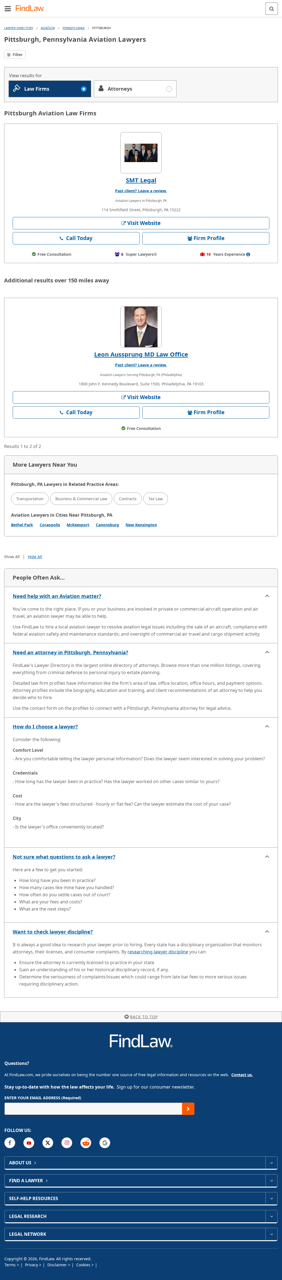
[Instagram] (66, 1142)
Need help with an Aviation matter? (57, 596)
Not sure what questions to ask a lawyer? (64, 856)
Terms (10, 1264)
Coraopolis (50, 524)
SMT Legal (141, 180)
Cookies (83, 1264)
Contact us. (242, 1074)
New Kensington (141, 524)
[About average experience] (248, 254)
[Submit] (188, 1109)
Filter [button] (17, 54)
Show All (12, 556)
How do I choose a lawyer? (45, 726)
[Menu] (7, 8)
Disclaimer (57, 1264)
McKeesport (78, 524)
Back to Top (144, 1016)
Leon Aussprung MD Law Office (141, 354)
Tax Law (155, 498)
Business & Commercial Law (81, 498)
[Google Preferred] (104, 1142)
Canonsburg (107, 524)
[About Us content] (271, 1163)
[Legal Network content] (271, 1234)
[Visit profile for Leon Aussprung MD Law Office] (141, 327)
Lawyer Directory (18, 28)
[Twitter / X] (47, 1142)
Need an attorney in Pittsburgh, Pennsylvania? (70, 652)
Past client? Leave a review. (141, 190)
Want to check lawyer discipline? (53, 931)
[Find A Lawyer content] (271, 1181)
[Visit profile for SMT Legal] (141, 152)
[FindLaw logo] (31, 9)
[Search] (271, 8)
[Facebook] (9, 1142)
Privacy (32, 1264)
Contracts (128, 498)
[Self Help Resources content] (271, 1198)
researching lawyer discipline (158, 952)
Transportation (30, 498)
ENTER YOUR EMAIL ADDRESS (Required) (42, 1097)
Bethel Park (22, 524)
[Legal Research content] (271, 1216)
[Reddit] (85, 1142)
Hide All (35, 556)
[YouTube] (28, 1142)
